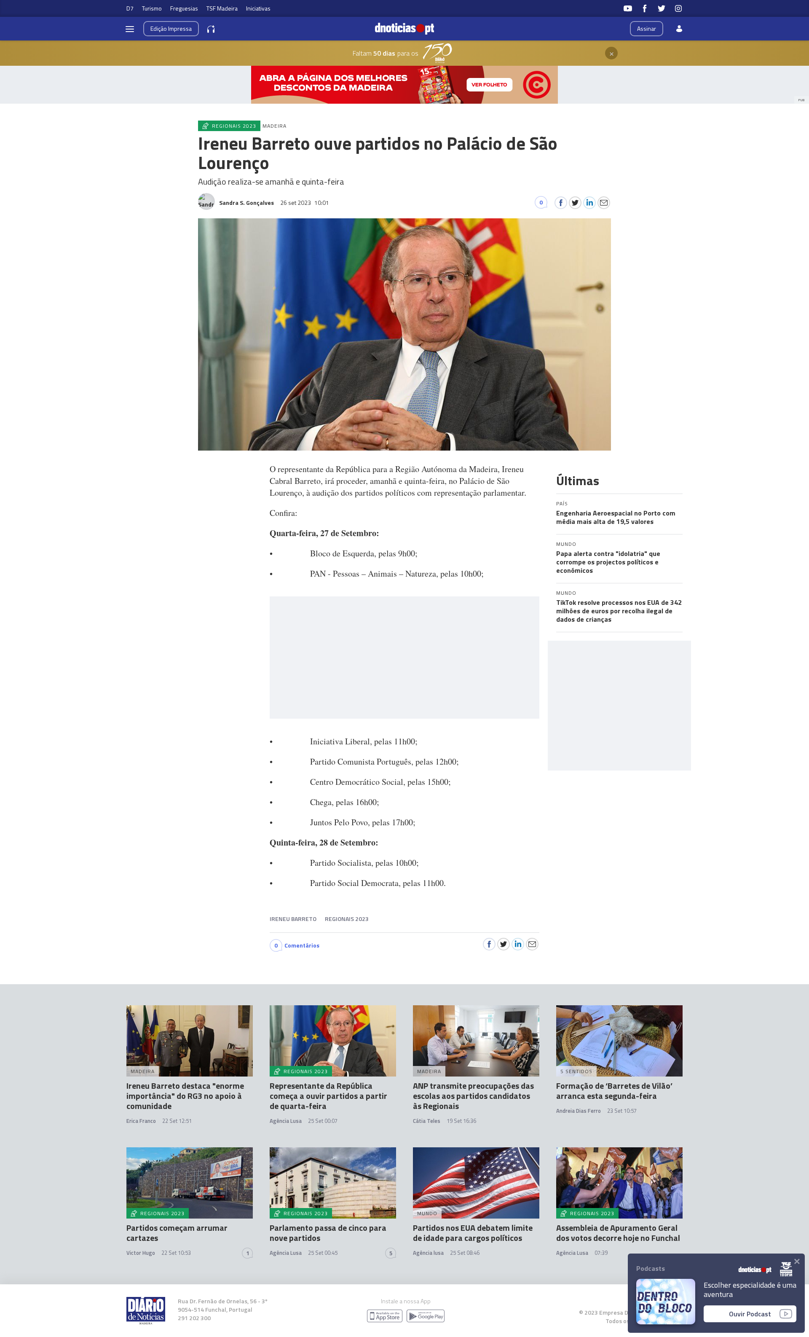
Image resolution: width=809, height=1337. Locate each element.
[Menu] (129, 28)
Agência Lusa (286, 1121)
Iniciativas (258, 8)
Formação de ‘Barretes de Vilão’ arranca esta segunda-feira (614, 1090)
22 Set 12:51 (177, 1121)
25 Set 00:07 (323, 1121)
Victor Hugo (140, 1252)
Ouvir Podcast (750, 1314)
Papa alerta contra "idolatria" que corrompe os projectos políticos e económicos (608, 561)
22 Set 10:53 (176, 1252)
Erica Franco (141, 1121)
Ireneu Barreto (293, 918)
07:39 (601, 1252)
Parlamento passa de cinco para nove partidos (328, 1232)
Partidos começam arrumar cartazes (177, 1232)
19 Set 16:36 (461, 1121)
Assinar (646, 28)
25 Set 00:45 (323, 1252)
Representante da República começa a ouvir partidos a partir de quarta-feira (328, 1095)
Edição (171, 28)
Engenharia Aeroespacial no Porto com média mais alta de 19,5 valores (615, 517)
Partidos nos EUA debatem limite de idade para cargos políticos (473, 1232)
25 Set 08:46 (465, 1252)
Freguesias (184, 8)
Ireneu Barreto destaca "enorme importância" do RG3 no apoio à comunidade (185, 1095)
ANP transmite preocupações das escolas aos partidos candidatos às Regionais (473, 1095)
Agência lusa (428, 1252)
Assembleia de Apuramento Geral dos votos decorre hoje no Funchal (618, 1232)
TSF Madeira (222, 8)
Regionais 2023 (347, 918)
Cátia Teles (426, 1121)
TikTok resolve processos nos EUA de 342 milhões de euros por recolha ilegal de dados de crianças (619, 610)
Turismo (152, 8)
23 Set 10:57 (622, 1110)
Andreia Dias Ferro (578, 1110)
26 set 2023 (304, 202)
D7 (130, 8)
